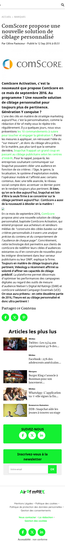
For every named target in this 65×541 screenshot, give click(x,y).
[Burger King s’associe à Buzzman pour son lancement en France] (15, 376)
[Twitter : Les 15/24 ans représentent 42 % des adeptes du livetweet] (15, 343)
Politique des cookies (46, 503)
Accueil (6, 16)
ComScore (48, 214)
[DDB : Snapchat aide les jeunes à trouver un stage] (15, 410)
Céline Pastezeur (15, 43)
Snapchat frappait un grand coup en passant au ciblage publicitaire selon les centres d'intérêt (32, 154)
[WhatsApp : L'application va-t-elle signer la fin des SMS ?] (15, 393)
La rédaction (45, 517)
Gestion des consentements (36, 510)
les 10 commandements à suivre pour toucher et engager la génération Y (30, 133)
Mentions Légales (23, 503)
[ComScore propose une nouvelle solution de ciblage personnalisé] (32, 64)
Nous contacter (27, 517)
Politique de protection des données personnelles (36, 506)
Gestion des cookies (36, 520)
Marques (20, 16)
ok (52, 469)
